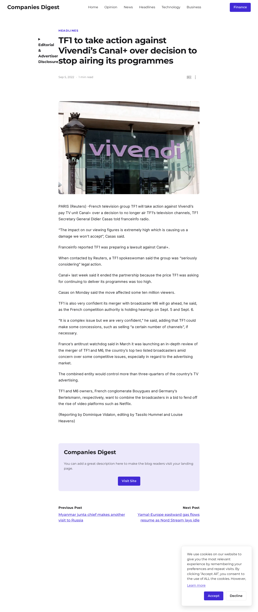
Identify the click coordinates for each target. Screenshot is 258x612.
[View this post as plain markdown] (189, 77)
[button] (195, 77)
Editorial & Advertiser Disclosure (45, 53)
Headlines (147, 7)
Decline (236, 596)
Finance (240, 7)
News (128, 7)
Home (93, 7)
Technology (171, 7)
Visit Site (129, 481)
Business (194, 7)
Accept (214, 596)
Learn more (196, 585)
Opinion (110, 7)
